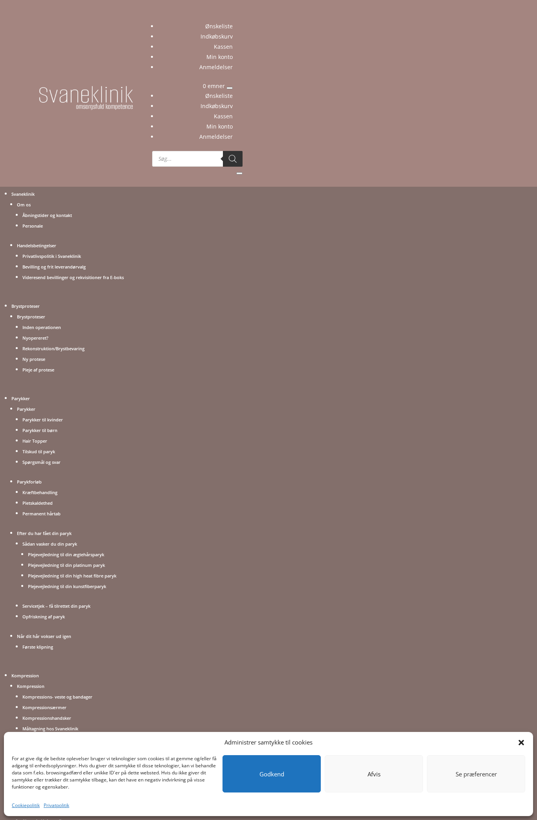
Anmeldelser (216, 67)
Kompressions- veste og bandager (57, 697)
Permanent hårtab (41, 514)
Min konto (219, 57)
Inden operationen (41, 327)
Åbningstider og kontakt (47, 215)
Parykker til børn (39, 430)
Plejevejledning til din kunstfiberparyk (67, 586)
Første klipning (37, 647)
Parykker (20, 398)
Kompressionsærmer (44, 707)
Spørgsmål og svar (41, 462)
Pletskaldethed (37, 503)
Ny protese (33, 359)
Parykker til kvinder (42, 420)
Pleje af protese (38, 370)
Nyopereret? (35, 338)
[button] (521, 742)
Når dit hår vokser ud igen (44, 636)
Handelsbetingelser (36, 245)
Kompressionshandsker (46, 718)
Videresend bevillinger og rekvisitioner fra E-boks (73, 277)
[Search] (233, 159)
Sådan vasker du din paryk (49, 544)
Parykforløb (29, 482)
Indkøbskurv (216, 36)
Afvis (374, 774)
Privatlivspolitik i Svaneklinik (51, 256)
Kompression (25, 675)
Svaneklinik (23, 194)
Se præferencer (476, 774)
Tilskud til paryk (38, 451)
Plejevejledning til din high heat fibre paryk (72, 576)
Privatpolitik (56, 805)
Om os (24, 205)
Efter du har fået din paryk (44, 533)
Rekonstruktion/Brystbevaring (53, 348)
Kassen (223, 46)
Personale (32, 226)
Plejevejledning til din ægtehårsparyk (66, 554)
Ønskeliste (219, 26)
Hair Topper (34, 441)
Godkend (271, 774)
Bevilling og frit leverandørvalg (54, 267)
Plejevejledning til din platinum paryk (66, 565)
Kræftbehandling (39, 492)
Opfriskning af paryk (43, 617)
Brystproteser (25, 306)
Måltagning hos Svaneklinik (50, 729)
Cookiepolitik (26, 805)
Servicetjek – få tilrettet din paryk (56, 606)
